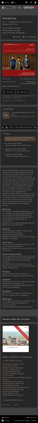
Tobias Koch (10, 366)
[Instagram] (26, 2)
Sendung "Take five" (15, 301)
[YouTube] (35, 2)
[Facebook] (31, 2)
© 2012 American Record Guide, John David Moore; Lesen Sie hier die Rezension (18, 265)
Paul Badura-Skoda (13, 364)
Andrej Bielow (11, 30)
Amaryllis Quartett (16, 387)
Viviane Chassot (13, 383)
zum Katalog (30, 37)
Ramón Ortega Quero (13, 389)
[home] (3, 8)
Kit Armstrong (11, 28)
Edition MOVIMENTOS (10, 86)
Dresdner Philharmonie (12, 372)
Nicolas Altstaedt (14, 374)
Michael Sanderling (13, 368)
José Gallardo (11, 385)
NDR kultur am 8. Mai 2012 (12, 225)
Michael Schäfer (12, 370)
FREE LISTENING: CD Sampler (17, 357)
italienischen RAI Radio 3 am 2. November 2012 (17, 294)
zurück (18, 37)
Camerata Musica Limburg (13, 381)
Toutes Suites (8, 376)
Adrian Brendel (13, 33)
